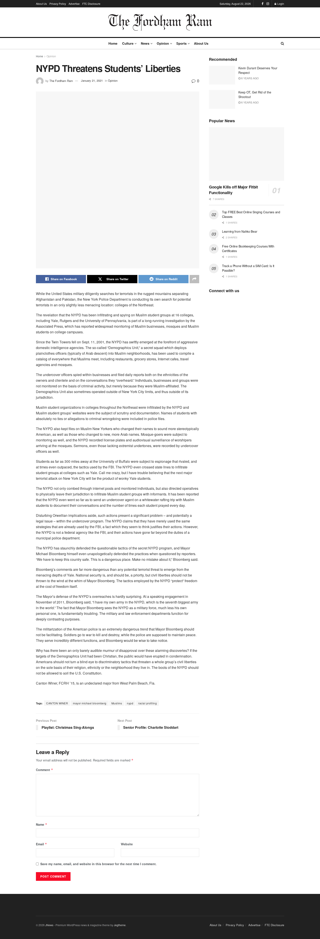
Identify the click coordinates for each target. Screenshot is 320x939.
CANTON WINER (57, 703)
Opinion (163, 43)
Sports (181, 43)
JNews (49, 925)
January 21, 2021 (92, 80)
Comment (44, 770)
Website (127, 844)
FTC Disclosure (91, 3)
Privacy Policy (57, 3)
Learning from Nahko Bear (239, 231)
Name (41, 824)
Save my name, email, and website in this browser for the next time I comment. (98, 864)
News (145, 43)
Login (280, 3)
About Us (41, 3)
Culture (127, 43)
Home (112, 43)
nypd (130, 703)
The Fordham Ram (61, 80)
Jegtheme (120, 925)
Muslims (116, 703)
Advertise (74, 3)
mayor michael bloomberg (89, 703)
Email (41, 844)
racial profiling (147, 703)
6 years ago (250, 78)
